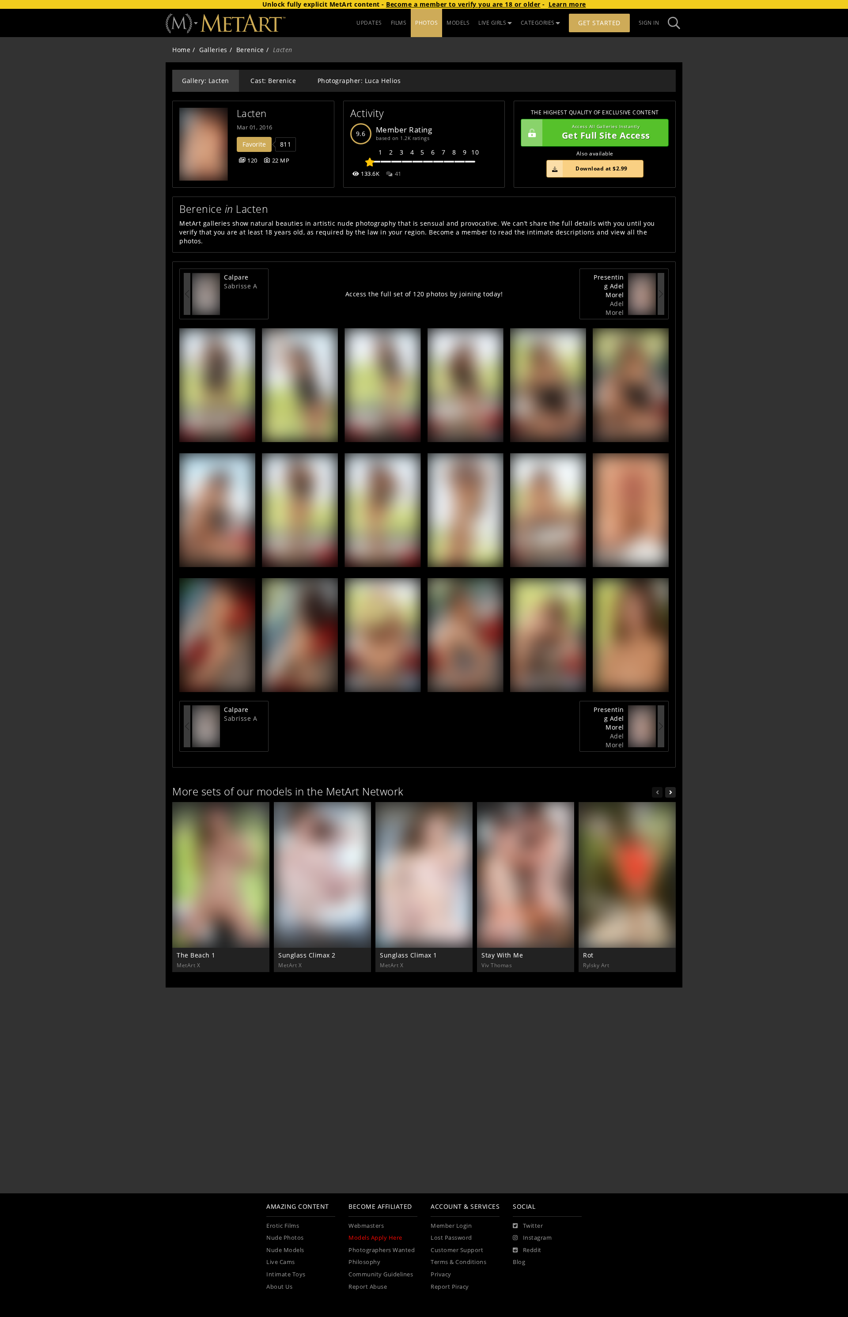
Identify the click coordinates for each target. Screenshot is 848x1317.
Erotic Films (282, 1226)
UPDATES (369, 22)
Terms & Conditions (458, 1262)
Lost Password (451, 1237)
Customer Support (457, 1250)
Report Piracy (450, 1287)
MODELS (458, 22)
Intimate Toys (286, 1274)
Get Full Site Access (606, 133)
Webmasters (366, 1226)
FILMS (399, 22)
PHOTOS (426, 22)
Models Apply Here (375, 1237)
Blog (519, 1262)
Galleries (213, 49)
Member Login (451, 1226)
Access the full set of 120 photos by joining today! (424, 294)
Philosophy (364, 1262)
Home (181, 49)
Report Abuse (367, 1287)
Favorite (254, 144)
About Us (279, 1287)
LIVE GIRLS (492, 22)
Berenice (250, 49)
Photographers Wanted (381, 1250)
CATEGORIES (538, 22)
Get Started (599, 23)
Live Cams (280, 1262)
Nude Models (285, 1250)
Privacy (441, 1274)
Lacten (252, 113)
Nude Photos (285, 1237)
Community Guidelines (380, 1274)
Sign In (649, 22)
